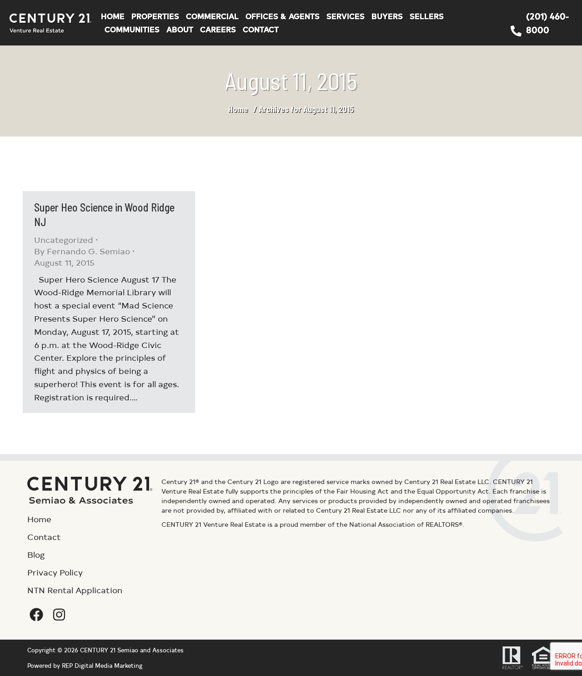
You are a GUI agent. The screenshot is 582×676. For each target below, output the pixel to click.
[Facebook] (36, 614)
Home (238, 109)
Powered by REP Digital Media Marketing (84, 665)
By (82, 251)
